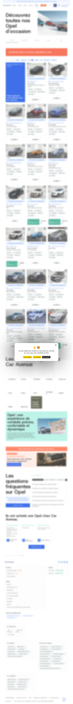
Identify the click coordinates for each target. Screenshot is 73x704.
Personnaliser (46, 357)
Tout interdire (37, 357)
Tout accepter (27, 357)
